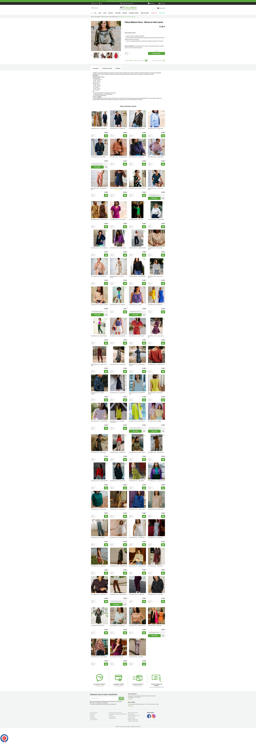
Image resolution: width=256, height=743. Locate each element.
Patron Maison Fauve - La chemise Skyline (156, 219)
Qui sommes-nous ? (93, 712)
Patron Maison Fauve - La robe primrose (117, 392)
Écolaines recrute (131, 718)
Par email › (130, 699)
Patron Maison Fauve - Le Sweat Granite (156, 157)
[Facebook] (101, 3)
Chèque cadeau (112, 718)
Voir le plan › (130, 705)
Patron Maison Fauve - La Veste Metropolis (137, 276)
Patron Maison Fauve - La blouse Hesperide (118, 537)
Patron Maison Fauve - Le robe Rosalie (155, 537)
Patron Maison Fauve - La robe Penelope (118, 219)
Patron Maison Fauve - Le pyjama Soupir (117, 509)
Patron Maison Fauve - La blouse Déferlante (99, 480)
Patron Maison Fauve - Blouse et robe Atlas (99, 304)
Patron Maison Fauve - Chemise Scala (117, 625)
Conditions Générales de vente (133, 715)
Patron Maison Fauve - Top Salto (135, 304)
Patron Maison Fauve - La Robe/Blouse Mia (118, 157)
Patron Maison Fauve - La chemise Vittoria (137, 566)
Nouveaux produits (112, 716)
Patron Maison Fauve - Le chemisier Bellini (99, 421)
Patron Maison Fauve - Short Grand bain (117, 335)
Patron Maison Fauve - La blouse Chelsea (118, 247)
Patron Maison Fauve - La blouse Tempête (137, 452)
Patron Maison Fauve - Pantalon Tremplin (99, 335)
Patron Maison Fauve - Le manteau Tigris (118, 364)
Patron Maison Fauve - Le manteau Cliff (117, 480)
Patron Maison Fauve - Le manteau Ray (117, 128)
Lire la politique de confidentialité (101, 702)
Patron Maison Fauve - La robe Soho (136, 219)
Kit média (91, 715)
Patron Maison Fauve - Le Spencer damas (156, 509)
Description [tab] (96, 68)
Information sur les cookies (133, 721)
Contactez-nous (93, 718)
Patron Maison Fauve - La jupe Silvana (155, 566)
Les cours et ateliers (94, 719)
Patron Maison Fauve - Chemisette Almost (137, 625)
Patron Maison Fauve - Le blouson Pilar (155, 128)
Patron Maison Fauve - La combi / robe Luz (99, 219)
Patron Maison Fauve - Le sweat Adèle (155, 594)
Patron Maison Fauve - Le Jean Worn (136, 656)
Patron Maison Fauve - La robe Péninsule (156, 452)
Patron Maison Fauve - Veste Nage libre (117, 304)
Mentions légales (131, 714)
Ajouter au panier (156, 53)
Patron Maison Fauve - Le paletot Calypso (137, 509)
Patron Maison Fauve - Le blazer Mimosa (137, 421)
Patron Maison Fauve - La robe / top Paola (137, 188)
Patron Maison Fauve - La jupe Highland (136, 480)
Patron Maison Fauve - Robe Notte (97, 625)
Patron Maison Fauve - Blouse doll (116, 656)
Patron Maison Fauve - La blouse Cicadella (156, 364)
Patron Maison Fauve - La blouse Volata (98, 594)
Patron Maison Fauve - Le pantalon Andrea (118, 594)
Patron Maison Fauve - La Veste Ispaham (137, 128)
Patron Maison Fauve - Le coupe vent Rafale (156, 480)
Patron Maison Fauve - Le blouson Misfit (99, 656)
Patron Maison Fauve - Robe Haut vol (155, 304)
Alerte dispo (97, 167)
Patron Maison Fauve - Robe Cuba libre (98, 452)
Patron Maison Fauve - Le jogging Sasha (136, 594)
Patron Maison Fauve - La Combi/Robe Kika (118, 188)
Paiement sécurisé (131, 716)
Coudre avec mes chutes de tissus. (115, 712)
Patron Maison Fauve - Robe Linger (154, 625)
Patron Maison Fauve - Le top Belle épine (137, 537)
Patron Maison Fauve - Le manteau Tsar (98, 276)
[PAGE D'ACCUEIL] (91, 13)
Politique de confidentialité (133, 719)
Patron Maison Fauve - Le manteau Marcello (118, 566)
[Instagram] (99, 3)
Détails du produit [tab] (107, 68)
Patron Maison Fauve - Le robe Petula (98, 566)
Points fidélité (92, 714)
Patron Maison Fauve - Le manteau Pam (98, 128)
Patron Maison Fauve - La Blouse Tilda (136, 157)
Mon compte (92, 716)
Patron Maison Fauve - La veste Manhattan (99, 247)
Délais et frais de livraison (133, 712)
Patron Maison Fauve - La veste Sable (98, 157)
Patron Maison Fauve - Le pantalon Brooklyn (137, 247)
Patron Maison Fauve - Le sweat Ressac (99, 509)
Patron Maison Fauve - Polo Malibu (154, 421)
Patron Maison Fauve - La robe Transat (136, 335)
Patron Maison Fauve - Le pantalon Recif (118, 452)
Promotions (111, 715)
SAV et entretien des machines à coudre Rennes (118, 714)
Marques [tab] (118, 68)
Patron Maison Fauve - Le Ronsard (97, 537)
